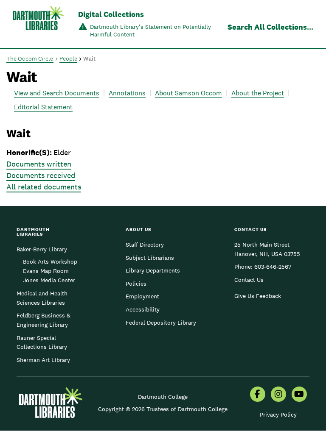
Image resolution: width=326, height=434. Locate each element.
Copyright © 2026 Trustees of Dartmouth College (163, 409)
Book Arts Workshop (50, 261)
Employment (142, 296)
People (68, 58)
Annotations (127, 93)
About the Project (257, 93)
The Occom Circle (29, 58)
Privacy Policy (278, 414)
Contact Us (249, 280)
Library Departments (153, 270)
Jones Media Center (49, 280)
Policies (136, 283)
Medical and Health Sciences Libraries (42, 297)
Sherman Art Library (43, 360)
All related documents (43, 187)
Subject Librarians (150, 258)
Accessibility (143, 309)
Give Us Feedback (257, 296)
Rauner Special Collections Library (42, 342)
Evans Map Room (46, 271)
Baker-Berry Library (42, 249)
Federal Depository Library (161, 322)
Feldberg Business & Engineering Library (43, 320)
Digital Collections (111, 14)
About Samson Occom (188, 93)
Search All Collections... (270, 27)
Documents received (40, 175)
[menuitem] (257, 395)
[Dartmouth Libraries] (38, 25)
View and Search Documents (56, 93)
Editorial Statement (43, 107)
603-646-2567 (272, 266)
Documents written (38, 164)
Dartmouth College (163, 397)
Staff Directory (145, 244)
